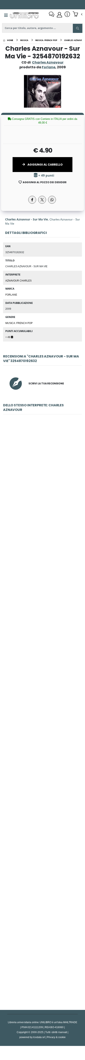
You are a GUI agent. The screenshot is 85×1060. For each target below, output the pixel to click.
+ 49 (8, 337)
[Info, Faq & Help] (67, 15)
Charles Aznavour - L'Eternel (42, 667)
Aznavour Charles (18, 280)
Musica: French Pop (19, 323)
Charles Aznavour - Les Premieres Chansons (42, 956)
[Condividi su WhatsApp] (52, 200)
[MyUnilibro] (59, 15)
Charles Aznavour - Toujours (42, 764)
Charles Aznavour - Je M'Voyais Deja (42, 571)
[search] (77, 28)
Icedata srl (39, 1037)
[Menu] (6, 15)
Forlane (11, 294)
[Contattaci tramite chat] (51, 15)
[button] (77, 14)
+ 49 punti (46, 175)
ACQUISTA (44, 504)
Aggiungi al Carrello (45, 164)
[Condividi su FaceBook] (32, 200)
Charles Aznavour (48, 62)
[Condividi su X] (42, 200)
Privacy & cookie (56, 1037)
